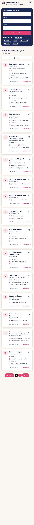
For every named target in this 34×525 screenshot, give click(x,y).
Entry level (7, 43)
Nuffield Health (13, 181)
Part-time (15, 43)
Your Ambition (13, 234)
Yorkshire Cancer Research (17, 163)
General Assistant (16, 332)
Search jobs (17, 33)
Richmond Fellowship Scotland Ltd (15, 117)
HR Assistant (14, 89)
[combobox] (17, 14)
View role (26, 81)
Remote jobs (18, 37)
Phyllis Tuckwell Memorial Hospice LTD (16, 141)
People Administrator (17, 179)
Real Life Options (14, 213)
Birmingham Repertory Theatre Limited (15, 299)
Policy (15, 40)
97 (20, 375)
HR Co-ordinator (16, 296)
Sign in (30, 3)
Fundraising (7, 40)
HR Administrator (16, 211)
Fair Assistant (14, 275)
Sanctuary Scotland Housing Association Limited (17, 334)
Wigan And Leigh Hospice (16, 354)
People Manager (15, 352)
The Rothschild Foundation (17, 68)
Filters (18, 58)
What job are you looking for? (11, 10)
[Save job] (29, 64)
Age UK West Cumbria (15, 318)
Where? (5, 17)
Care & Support (24, 40)
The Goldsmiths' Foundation (17, 277)
